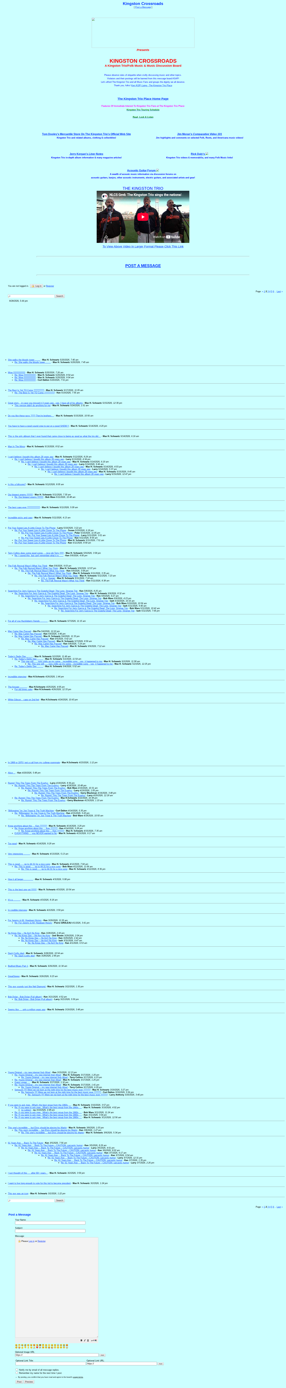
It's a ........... (14, 900)
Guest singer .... (22, 1082)
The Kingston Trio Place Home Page (143, 98)
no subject (26, 1110)
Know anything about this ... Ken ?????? (27, 826)
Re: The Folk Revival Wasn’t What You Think (36, 568)
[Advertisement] (107, 329)
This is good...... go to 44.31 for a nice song (29, 864)
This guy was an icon (18, 1193)
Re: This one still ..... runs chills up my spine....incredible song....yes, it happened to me (70, 664)
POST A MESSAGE (143, 265)
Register (41, 1241)
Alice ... (11, 773)
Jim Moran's (199, 134)
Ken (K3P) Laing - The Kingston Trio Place (151, 85)
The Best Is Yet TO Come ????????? (26, 390)
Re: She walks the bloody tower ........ (33, 362)
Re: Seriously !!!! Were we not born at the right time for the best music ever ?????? (61, 1092)
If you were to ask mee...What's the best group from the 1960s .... (39, 1105)
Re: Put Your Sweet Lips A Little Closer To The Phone (40, 530)
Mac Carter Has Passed (19, 631)
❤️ (37, 1347)
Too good (12, 843)
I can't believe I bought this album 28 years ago (30, 456)
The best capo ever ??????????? (24, 507)
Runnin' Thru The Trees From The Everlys (28, 783)
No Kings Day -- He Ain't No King (23, 933)
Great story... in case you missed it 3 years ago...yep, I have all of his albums (45, 403)
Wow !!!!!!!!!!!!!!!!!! (16, 372)
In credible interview (17, 910)
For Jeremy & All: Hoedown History (25, 920)
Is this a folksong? (17, 484)
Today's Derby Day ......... (20, 656)
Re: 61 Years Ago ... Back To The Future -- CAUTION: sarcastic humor (49, 1145)
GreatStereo (14, 976)
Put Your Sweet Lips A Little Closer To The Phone (31, 528)
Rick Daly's (198, 154)
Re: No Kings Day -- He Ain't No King (32, 935)
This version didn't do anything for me (32, 405)
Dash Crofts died (16, 953)
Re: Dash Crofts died (25, 956)
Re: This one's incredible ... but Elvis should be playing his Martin (46, 1130)
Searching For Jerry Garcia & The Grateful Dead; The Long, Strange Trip (42, 591)
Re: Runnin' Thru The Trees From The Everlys (37, 785)
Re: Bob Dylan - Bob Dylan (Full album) (33, 999)
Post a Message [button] (143, 7)
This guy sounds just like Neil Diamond (27, 986)
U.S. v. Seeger (48, 578)
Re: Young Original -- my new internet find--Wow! (38, 1075)
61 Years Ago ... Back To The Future (25, 1143)
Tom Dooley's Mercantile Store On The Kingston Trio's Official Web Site (86, 134)
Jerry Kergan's (86, 154)
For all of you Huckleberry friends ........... (28, 621)
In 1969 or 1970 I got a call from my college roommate (34, 762)
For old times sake (23, 689)
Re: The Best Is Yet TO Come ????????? (35, 392)
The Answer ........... (17, 687)
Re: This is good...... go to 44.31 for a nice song (38, 866)
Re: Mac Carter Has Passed (28, 634)
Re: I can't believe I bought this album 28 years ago (39, 459)
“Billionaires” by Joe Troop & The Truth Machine (31, 810)
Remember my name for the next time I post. (40, 1373)
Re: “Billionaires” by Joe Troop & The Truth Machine (39, 813)
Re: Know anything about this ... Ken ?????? (36, 828)
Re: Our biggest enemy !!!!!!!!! (29, 497)
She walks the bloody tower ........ (24, 360)
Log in (38, 286)
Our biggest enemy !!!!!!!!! (20, 494)
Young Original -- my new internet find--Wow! (29, 1072)
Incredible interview (17, 676)
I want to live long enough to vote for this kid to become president (39, 1183)
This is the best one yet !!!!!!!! (22, 889)
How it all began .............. (20, 879)
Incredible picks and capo (20, 517)
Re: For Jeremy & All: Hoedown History (33, 923)
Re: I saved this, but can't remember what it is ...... (39, 555)
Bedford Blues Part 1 (18, 966)
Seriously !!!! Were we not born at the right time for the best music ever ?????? (52, 1090)
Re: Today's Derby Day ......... (29, 659)
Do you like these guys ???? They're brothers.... (31, 415)
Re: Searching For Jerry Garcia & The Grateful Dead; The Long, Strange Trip (51, 593)
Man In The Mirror (16, 446)
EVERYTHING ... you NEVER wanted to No (36, 833)
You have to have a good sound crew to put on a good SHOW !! (38, 426)
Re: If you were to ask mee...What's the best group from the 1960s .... (48, 1107)
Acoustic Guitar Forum (141, 170)
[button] (81, 1341)
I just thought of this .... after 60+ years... (28, 1173)
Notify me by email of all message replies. (38, 1370)
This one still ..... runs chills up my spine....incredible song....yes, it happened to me (62, 661)
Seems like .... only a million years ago (26, 1009)
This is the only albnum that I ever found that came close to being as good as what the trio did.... (54, 436)
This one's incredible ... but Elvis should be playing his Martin (37, 1127)
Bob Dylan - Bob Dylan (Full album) (25, 997)
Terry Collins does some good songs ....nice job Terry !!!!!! (36, 553)
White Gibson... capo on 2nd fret (23, 699)
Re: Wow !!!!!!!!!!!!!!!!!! (25, 375)
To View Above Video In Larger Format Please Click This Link (143, 246)
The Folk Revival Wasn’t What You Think (27, 566)
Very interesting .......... (19, 854)
